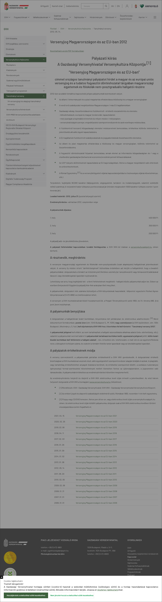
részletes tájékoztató (107, 589)
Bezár (1, 577)
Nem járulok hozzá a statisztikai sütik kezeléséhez (72, 595)
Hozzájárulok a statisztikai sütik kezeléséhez (26, 595)
